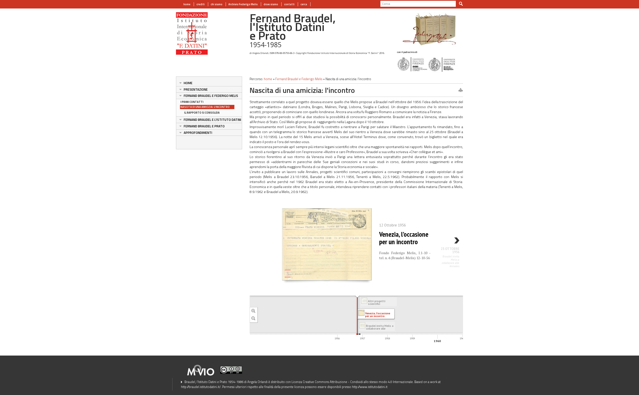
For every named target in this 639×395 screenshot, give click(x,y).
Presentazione (196, 89)
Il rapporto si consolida (202, 113)
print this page (460, 90)
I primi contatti (191, 102)
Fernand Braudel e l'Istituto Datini (212, 119)
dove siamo (271, 4)
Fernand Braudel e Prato (204, 126)
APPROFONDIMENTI (198, 132)
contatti (289, 4)
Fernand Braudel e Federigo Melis (211, 95)
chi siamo (216, 4)
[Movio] (203, 369)
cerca (304, 4)
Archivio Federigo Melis (243, 4)
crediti (200, 4)
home (186, 4)
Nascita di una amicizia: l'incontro (205, 107)
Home (188, 82)
